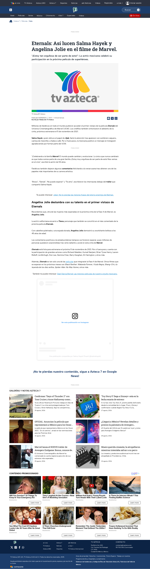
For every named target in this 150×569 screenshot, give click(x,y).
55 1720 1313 (120, 547)
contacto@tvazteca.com (124, 545)
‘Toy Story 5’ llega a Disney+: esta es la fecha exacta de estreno (119, 398)
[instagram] (15, 548)
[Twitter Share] (112, 118)
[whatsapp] (23, 548)
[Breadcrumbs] (11, 21)
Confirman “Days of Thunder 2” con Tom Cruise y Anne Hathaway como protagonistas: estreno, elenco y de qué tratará (54, 398)
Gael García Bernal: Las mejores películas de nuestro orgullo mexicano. (87, 274)
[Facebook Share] (108, 118)
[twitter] (11, 548)
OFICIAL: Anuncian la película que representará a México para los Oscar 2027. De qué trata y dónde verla (53, 423)
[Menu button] (18, 10)
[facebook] (19, 548)
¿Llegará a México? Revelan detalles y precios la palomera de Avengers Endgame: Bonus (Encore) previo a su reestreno (119, 423)
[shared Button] (116, 118)
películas (69, 261)
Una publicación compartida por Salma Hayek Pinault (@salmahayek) (75, 356)
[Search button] (138, 10)
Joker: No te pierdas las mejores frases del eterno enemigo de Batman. (83, 195)
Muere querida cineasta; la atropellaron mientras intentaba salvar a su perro (120, 449)
